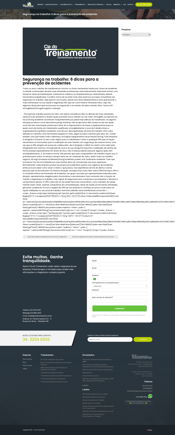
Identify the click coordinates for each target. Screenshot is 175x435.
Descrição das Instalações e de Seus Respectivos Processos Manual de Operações (98, 365)
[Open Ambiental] (121, 5)
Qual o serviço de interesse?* (102, 297)
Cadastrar (119, 308)
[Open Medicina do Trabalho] (104, 5)
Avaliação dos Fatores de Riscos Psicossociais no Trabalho (94, 415)
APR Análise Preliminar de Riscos (94, 397)
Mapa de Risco (87, 372)
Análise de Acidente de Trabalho (93, 400)
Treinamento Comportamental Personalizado (56, 376)
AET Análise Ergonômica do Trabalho (95, 394)
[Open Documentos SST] (72, 5)
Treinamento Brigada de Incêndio (52, 372)
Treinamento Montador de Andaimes (53, 379)
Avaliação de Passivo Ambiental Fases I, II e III (98, 411)
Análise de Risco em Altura (91, 403)
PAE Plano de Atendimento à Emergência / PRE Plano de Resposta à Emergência (98, 380)
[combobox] (134, 35)
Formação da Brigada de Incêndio (52, 359)
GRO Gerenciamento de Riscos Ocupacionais (98, 369)
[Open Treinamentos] (85, 5)
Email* (94, 268)
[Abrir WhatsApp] (170, 430)
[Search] (150, 35)
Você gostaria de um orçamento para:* (105, 283)
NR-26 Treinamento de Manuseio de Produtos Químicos (56, 363)
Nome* (94, 261)
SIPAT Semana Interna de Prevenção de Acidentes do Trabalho (54, 368)
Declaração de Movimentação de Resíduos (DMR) (97, 360)
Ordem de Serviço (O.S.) (91, 376)
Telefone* (95, 275)
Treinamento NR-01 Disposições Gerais (54, 382)
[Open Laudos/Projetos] (58, 5)
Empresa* (95, 290)
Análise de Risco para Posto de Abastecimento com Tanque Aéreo (98, 407)
